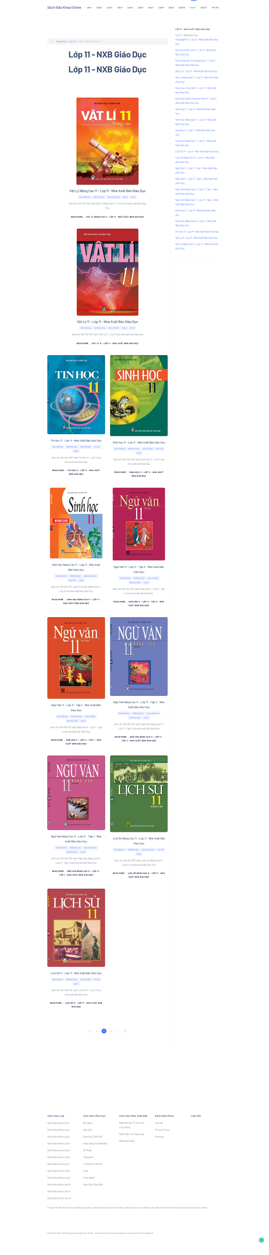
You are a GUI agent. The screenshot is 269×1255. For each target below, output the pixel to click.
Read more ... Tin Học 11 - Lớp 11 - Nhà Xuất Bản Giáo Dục (76, 472)
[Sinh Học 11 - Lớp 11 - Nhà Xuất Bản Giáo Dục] (139, 395)
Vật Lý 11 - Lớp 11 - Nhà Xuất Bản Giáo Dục (107, 322)
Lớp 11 (193, 7)
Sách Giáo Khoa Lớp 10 (59, 1184)
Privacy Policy (162, 1129)
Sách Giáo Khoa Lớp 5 (58, 1150)
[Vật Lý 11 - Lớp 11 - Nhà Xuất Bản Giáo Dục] (107, 271)
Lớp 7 (150, 7)
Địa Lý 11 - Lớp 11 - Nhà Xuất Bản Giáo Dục (196, 71)
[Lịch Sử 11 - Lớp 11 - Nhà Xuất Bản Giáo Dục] (76, 927)
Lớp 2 (99, 7)
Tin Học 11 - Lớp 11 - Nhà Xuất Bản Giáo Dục (76, 440)
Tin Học (97, 447)
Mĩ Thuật (87, 1150)
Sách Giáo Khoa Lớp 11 (58, 1191)
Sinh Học (159, 448)
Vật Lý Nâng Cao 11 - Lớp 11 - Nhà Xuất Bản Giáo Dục (107, 191)
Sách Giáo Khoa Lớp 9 (58, 1177)
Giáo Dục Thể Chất (92, 1136)
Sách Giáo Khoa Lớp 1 (58, 1122)
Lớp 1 (89, 7)
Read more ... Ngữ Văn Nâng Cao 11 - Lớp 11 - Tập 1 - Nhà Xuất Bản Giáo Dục (76, 873)
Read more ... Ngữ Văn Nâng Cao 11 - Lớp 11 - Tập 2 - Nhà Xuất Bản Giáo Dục (139, 739)
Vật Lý (125, 197)
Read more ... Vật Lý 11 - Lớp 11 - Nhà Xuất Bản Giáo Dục (107, 343)
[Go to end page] (125, 1030)
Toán (85, 1170)
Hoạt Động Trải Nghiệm (95, 1143)
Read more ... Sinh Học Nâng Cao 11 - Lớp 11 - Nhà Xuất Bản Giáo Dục (76, 601)
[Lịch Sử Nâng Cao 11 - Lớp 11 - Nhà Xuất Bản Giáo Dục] (139, 793)
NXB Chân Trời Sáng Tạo (131, 1134)
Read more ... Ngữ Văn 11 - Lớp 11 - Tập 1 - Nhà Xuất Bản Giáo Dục (76, 742)
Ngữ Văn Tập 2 (135, 582)
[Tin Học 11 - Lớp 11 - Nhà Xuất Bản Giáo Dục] (76, 394)
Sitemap (159, 1136)
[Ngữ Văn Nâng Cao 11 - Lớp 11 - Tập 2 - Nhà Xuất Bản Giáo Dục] (139, 656)
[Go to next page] (118, 1031)
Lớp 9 (171, 7)
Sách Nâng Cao (113, 197)
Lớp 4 (120, 7)
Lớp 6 (140, 7)
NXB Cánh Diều (127, 1140)
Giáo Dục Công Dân (93, 1184)
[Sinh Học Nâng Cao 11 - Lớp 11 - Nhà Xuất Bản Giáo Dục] (76, 522)
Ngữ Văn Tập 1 (72, 721)
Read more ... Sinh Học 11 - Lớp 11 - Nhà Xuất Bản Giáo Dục (138, 474)
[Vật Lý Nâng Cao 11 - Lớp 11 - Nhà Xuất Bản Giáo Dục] (107, 140)
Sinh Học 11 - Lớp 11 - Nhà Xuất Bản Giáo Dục (139, 442)
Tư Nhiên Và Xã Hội (93, 1163)
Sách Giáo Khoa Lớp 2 (58, 1129)
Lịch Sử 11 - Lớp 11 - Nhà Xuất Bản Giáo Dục (76, 973)
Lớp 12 (203, 7)
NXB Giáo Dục (98, 197)
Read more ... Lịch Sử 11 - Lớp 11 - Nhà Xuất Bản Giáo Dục (76, 1005)
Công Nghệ (88, 1177)
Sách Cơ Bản (114, 328)
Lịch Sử (161, 849)
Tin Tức (215, 7)
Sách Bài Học (84, 197)
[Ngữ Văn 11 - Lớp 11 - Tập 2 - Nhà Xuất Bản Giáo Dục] (139, 523)
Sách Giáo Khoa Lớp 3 (58, 1136)
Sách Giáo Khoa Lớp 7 (58, 1163)
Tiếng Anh (88, 1157)
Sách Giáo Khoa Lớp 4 (58, 1143)
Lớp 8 (161, 7)
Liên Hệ (159, 1122)
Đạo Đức (87, 1129)
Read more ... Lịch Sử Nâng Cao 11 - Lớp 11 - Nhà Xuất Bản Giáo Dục (139, 875)
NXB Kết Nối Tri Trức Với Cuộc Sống (131, 1125)
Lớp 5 (130, 7)
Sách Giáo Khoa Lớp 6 (58, 1157)
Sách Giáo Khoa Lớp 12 (59, 1198)
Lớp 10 (182, 7)
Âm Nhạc (88, 1122)
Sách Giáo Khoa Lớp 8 (58, 1170)
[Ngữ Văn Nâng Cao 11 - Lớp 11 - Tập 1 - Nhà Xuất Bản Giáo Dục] (76, 792)
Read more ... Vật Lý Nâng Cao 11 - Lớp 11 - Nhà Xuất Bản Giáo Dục (107, 217)
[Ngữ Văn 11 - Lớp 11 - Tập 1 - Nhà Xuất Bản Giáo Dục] (76, 657)
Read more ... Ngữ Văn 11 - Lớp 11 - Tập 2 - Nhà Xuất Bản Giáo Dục (138, 603)
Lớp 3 (109, 7)
